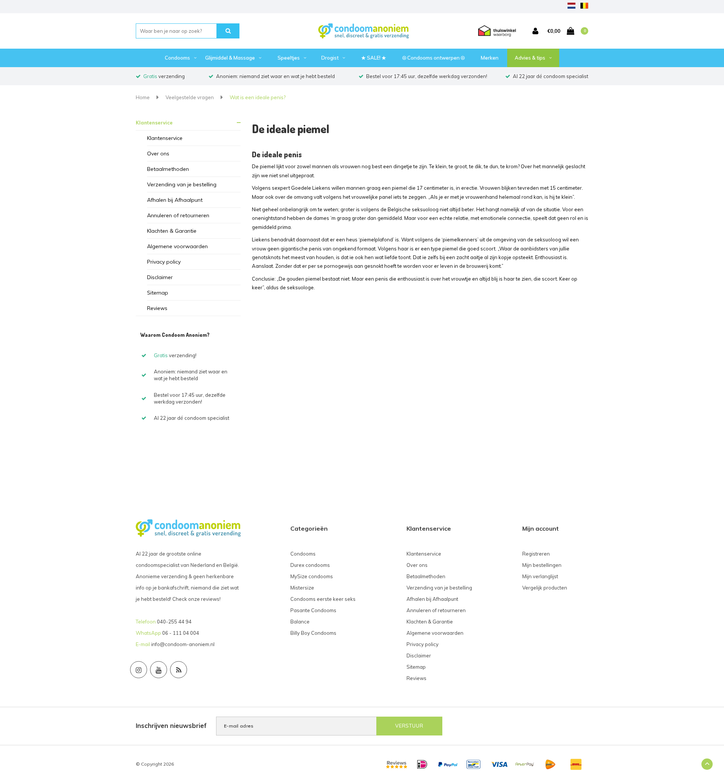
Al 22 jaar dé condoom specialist (550, 76)
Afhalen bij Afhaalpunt (174, 200)
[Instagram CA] (138, 669)
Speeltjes (289, 58)
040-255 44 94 (174, 622)
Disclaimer (160, 277)
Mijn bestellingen (541, 565)
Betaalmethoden (168, 169)
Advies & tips (530, 58)
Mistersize (302, 588)
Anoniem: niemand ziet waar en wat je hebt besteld (275, 76)
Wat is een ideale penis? (257, 97)
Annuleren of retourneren (178, 215)
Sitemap (157, 292)
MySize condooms (311, 576)
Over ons (158, 153)
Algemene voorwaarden (177, 246)
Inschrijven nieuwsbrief (171, 725)
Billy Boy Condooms (313, 633)
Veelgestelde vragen (190, 97)
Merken (490, 58)
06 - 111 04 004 (180, 633)
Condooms (177, 58)
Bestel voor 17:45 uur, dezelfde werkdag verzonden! (426, 76)
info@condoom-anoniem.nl (183, 644)
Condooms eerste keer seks (323, 599)
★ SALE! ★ (373, 58)
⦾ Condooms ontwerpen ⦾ (433, 58)
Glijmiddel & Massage (230, 58)
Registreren (536, 554)
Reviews (157, 308)
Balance (300, 622)
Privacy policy (164, 261)
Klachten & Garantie (171, 230)
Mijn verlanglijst (540, 576)
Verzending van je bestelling (181, 184)
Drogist (330, 58)
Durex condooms (310, 565)
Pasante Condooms (313, 610)
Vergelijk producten (544, 588)
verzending (164, 76)
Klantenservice (154, 123)
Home (143, 97)
